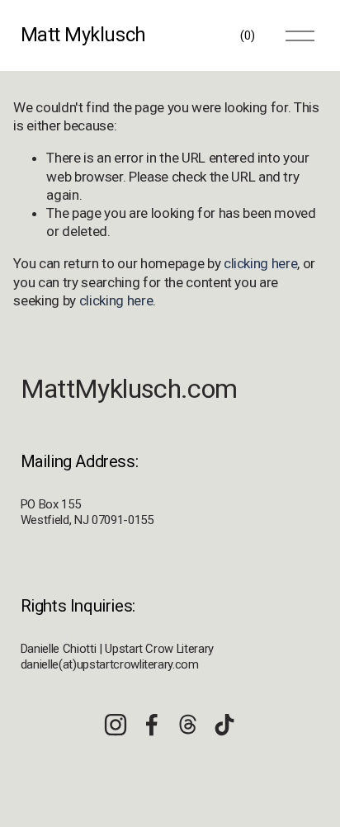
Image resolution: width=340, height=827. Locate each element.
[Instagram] (115, 724)
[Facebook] (151, 724)
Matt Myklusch (83, 34)
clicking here (261, 263)
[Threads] (188, 724)
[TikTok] (224, 724)
